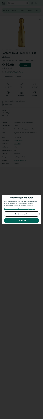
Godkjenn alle (21, 220)
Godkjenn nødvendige (21, 214)
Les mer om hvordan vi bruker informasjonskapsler (19, 209)
